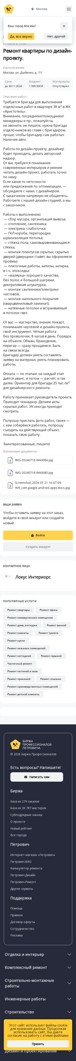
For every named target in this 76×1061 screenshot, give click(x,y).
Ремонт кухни (16, 640)
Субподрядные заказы (26, 815)
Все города (18, 835)
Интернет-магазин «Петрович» (32, 855)
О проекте (17, 822)
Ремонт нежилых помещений (26, 648)
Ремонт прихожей (18, 679)
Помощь (16, 908)
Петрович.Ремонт (23, 882)
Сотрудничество (22, 929)
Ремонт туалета (48, 633)
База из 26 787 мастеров (28, 808)
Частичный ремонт (19, 663)
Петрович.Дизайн (22, 875)
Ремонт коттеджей (19, 656)
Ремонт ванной (56, 625)
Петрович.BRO (20, 862)
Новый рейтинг (21, 828)
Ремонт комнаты (18, 633)
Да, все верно (21, 36)
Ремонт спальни (50, 679)
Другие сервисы (21, 889)
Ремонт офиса (48, 610)
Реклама (16, 935)
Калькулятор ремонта (26, 868)
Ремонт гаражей (51, 656)
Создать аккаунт (38, 547)
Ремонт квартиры (18, 610)
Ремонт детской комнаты (23, 694)
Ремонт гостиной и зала (22, 671)
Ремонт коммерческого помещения (30, 617)
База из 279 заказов (24, 801)
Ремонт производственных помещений (32, 686)
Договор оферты (22, 922)
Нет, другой (56, 36)
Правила (16, 915)
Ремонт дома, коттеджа (22, 625)
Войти (40, 535)
